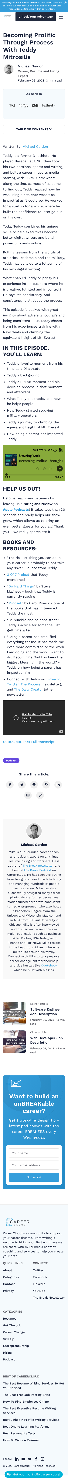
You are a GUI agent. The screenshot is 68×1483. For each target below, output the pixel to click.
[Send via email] (28, 795)
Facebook (40, 1277)
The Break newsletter (38, 865)
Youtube (39, 1291)
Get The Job (12, 1325)
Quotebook (49, 965)
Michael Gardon (30, 66)
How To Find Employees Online (26, 1401)
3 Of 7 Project (18, 574)
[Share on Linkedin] (58, 784)
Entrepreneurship (16, 1346)
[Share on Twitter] (22, 784)
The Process (30, 684)
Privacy (8, 1291)
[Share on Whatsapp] (46, 784)
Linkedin (39, 1284)
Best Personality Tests (19, 1433)
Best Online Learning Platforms (26, 1426)
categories (11, 1277)
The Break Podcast (37, 870)
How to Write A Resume (21, 1440)
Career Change (14, 1332)
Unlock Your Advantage (36, 16)
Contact (9, 1284)
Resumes (9, 1318)
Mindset (15, 603)
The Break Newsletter (49, 1297)
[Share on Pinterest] (34, 784)
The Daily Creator (28, 689)
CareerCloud (21, 1465)
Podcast (11, 760)
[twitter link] (17, 1459)
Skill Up (8, 1339)
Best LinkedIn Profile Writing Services (31, 1420)
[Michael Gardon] (8, 69)
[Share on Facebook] (10, 784)
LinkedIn (53, 679)
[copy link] (40, 795)
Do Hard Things (21, 586)
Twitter (13, 684)
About (7, 1270)
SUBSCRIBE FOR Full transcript (29, 742)
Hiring (7, 1352)
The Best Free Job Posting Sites (26, 1395)
